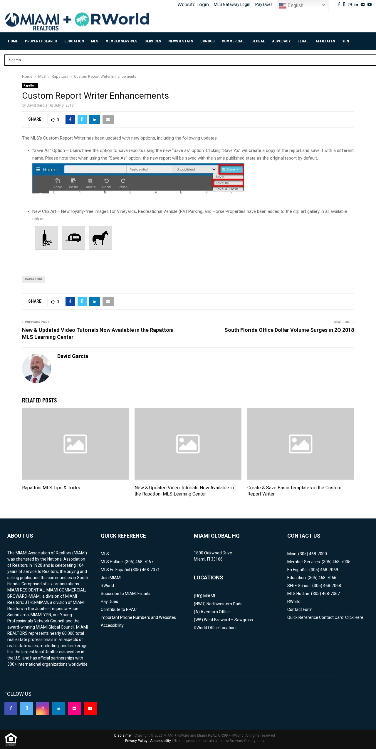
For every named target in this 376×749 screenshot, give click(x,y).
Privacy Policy (136, 741)
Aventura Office (215, 611)
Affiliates (325, 41)
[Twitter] (26, 708)
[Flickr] (74, 708)
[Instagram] (42, 708)
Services (153, 41)
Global (258, 41)
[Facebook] (10, 708)
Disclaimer (123, 735)
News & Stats (180, 41)
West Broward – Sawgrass (228, 619)
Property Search (41, 41)
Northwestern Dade (225, 603)
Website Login (193, 4)
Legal (303, 41)
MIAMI (209, 596)
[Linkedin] (58, 708)
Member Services (121, 41)
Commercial (233, 41)
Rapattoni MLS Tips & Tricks (51, 488)
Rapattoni (30, 85)
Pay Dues (264, 4)
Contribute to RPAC (119, 609)
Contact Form (300, 609)
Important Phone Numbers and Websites (138, 617)
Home (13, 41)
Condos (207, 41)
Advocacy (281, 41)
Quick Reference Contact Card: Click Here (325, 617)
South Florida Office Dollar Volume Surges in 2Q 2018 (289, 330)
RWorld (107, 585)
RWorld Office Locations (216, 627)
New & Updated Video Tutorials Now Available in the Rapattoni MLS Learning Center (184, 491)
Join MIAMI (111, 577)
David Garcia (37, 105)
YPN (345, 41)
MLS (94, 41)
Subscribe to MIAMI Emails (125, 593)
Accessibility (112, 625)
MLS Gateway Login (232, 4)
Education (74, 41)
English (294, 5)
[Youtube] (90, 708)
